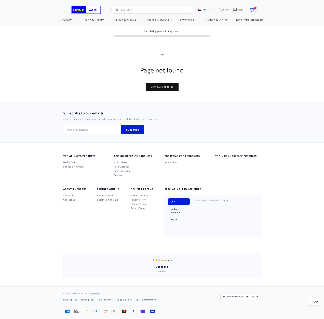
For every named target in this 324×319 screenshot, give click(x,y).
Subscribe (132, 129)
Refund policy (87, 299)
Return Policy (138, 208)
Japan (174, 219)
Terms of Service (139, 195)
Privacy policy (70, 299)
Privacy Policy (138, 199)
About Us (68, 195)
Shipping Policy (139, 203)
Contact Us (69, 199)
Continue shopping (162, 86)
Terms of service (106, 299)
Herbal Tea (69, 162)
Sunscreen (119, 175)
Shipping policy (124, 299)
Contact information (146, 299)
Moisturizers (120, 162)
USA (173, 201)
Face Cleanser (121, 166)
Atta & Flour (171, 162)
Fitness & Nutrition (73, 166)
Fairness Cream (122, 170)
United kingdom (175, 210)
